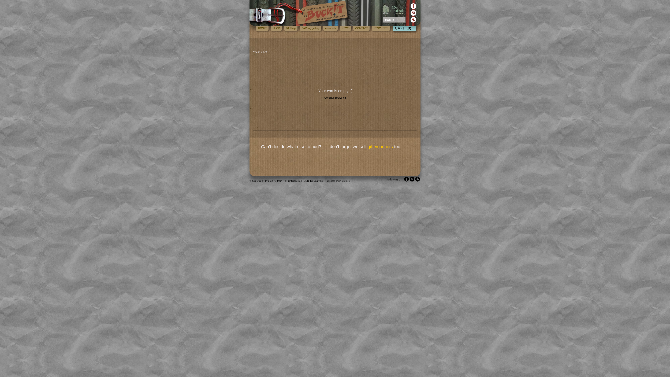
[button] (394, 20)
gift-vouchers (380, 146)
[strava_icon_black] (417, 179)
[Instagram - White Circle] (413, 13)
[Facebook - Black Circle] (406, 179)
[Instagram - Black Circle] (412, 179)
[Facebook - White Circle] (413, 6)
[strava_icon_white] (413, 20)
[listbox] (394, 20)
